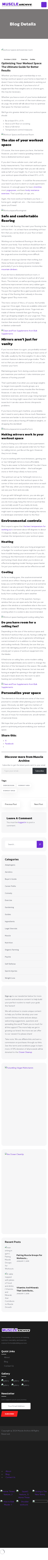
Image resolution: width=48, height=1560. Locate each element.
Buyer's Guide (11, 879)
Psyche (8, 957)
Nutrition (9, 942)
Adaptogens (10, 865)
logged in (22, 822)
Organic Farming (12, 950)
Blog (6, 1361)
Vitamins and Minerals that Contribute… (28, 1289)
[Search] (40, 844)
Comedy (8, 893)
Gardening (9, 907)
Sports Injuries (11, 971)
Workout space (9, 791)
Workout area (24, 785)
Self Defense (10, 964)
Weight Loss (10, 978)
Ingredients (10, 921)
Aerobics (8, 872)
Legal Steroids (11, 928)
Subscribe (39, 771)
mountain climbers (9, 269)
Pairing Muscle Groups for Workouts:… (29, 1257)
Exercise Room (8, 785)
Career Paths (10, 886)
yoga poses (11, 190)
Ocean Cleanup (25, 1052)
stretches (37, 187)
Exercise (24, 59)
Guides (32, 59)
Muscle (8, 935)
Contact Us (9, 1366)
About (7, 1357)
